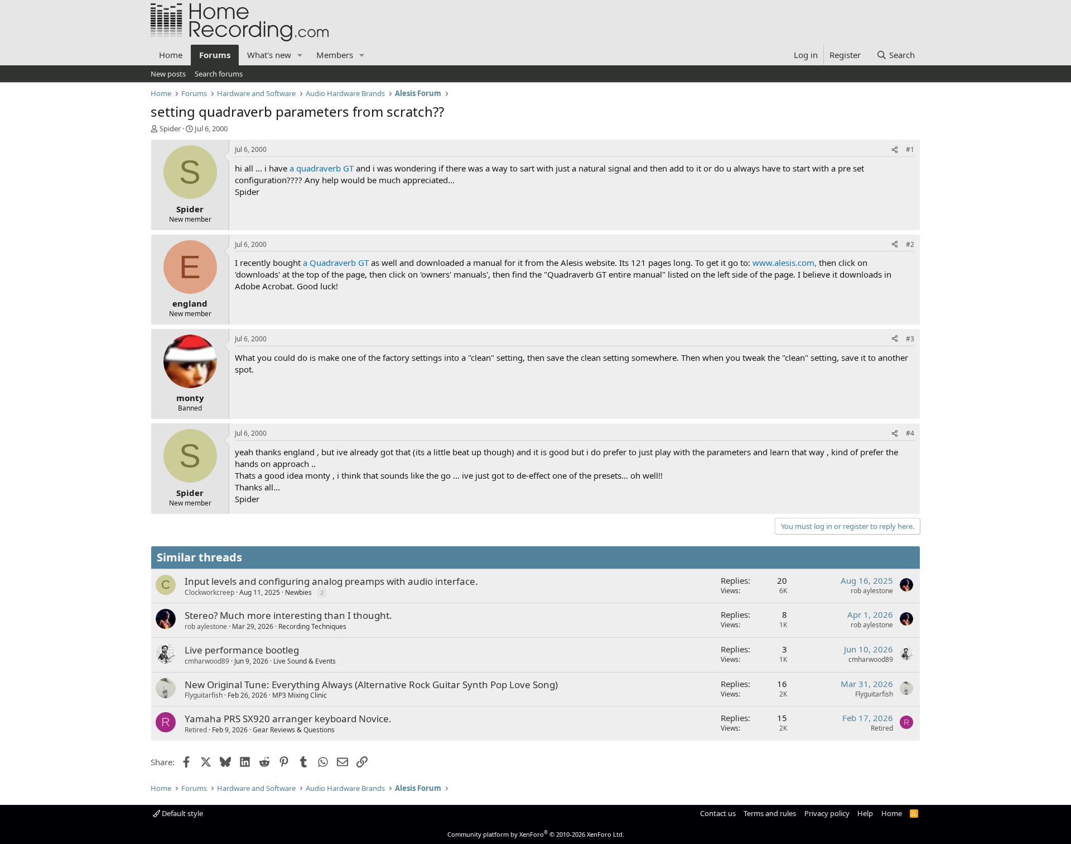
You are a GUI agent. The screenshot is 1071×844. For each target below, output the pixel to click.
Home (170, 54)
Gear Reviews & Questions (294, 730)
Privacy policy (827, 813)
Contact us (718, 813)
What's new (269, 54)
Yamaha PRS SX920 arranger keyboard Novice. (288, 718)
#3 (910, 339)
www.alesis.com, (784, 262)
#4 (910, 433)
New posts (168, 74)
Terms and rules (770, 813)
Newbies (298, 592)
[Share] (894, 150)
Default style (181, 813)
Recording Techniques (312, 626)
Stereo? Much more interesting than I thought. (288, 615)
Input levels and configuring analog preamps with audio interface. (331, 581)
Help (865, 813)
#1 (910, 149)
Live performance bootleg (242, 649)
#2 (910, 244)
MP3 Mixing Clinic (299, 695)
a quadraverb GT (322, 168)
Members (334, 54)
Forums (214, 54)
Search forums (219, 74)
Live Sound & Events (304, 661)
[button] (300, 55)
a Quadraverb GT (336, 262)
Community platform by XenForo (535, 834)
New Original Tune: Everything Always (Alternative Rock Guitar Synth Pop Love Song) (371, 684)
